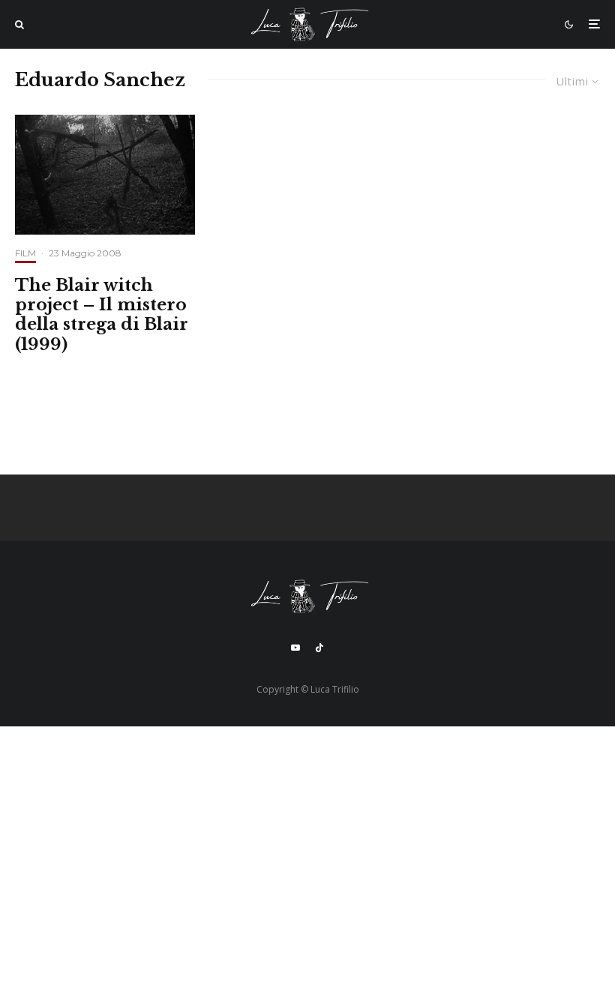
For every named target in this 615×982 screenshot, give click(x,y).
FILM (25, 253)
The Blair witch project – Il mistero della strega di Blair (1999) (101, 315)
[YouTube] (296, 648)
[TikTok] (320, 648)
